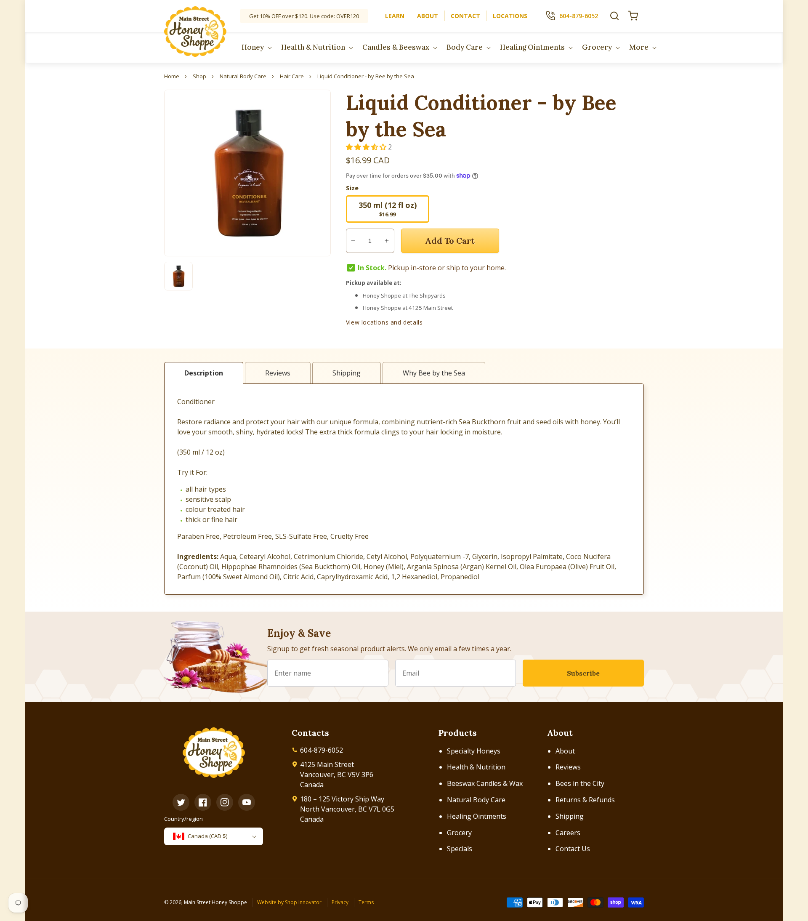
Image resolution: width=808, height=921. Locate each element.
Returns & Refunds (585, 799)
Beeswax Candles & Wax (485, 783)
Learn (394, 16)
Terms (366, 902)
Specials (459, 848)
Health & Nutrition (476, 767)
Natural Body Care (476, 799)
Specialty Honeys (473, 751)
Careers (568, 832)
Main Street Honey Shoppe (215, 902)
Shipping (570, 816)
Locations (510, 16)
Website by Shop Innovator (289, 902)
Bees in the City (580, 783)
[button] (614, 16)
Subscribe (583, 673)
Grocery (459, 832)
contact (465, 16)
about (427, 16)
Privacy (340, 902)
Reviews (568, 767)
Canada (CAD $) (207, 836)
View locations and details (384, 322)
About (565, 751)
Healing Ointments (476, 816)
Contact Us (573, 848)
